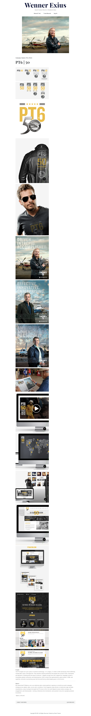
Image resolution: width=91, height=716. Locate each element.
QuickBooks (70, 702)
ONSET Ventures (22, 702)
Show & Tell (37, 13)
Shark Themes (57, 713)
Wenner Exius (45, 5)
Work (30, 58)
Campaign (18, 58)
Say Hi (55, 13)
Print (27, 58)
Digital (23, 58)
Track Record (47, 13)
